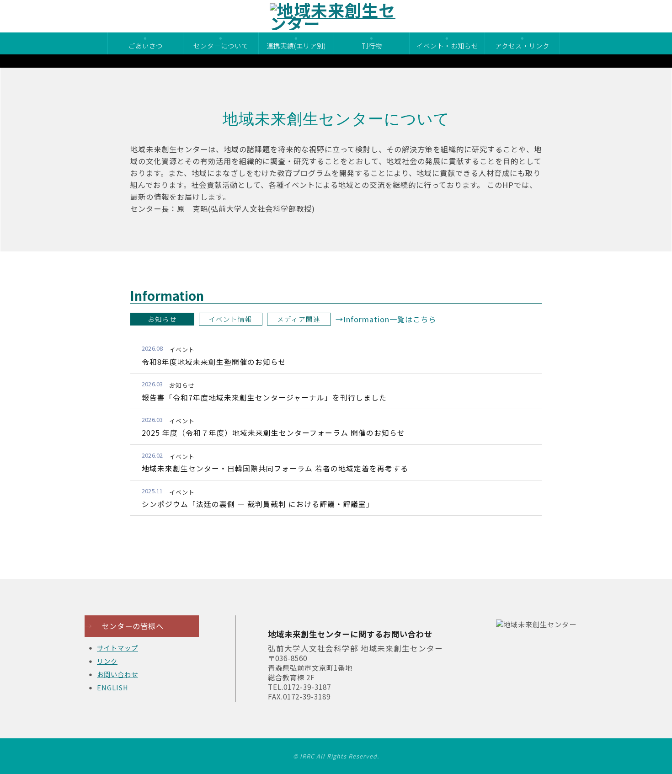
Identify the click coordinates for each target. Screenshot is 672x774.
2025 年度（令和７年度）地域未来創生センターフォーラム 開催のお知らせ (273, 432)
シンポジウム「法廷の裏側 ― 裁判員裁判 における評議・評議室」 (258, 504)
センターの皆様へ (124, 625)
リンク (107, 661)
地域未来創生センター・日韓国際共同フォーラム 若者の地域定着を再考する (275, 468)
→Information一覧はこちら (386, 319)
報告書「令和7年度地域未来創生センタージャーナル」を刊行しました (264, 397)
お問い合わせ (117, 674)
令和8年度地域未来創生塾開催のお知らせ (214, 362)
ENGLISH (112, 687)
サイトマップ (117, 647)
